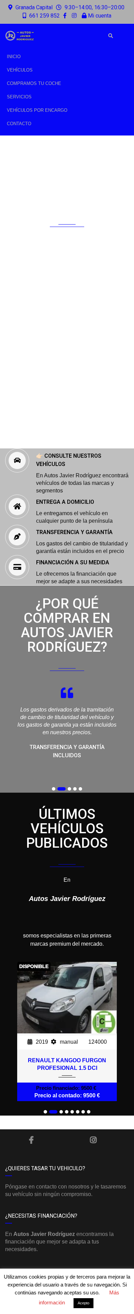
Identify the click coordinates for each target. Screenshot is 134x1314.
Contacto (19, 123)
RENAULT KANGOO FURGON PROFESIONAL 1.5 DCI (67, 1064)
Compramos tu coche (34, 83)
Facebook (31, 1140)
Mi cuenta (99, 15)
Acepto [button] (83, 1303)
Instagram (93, 1140)
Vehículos (20, 70)
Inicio (14, 56)
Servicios (19, 96)
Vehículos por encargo (37, 110)
